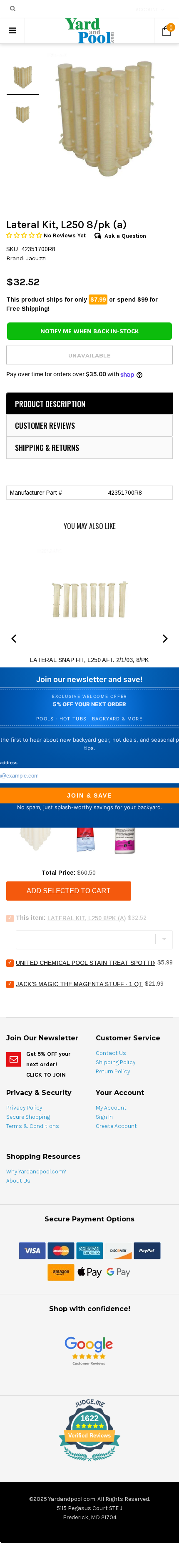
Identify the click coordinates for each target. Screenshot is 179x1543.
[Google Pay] (118, 1272)
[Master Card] (61, 1250)
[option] (106, 118)
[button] (25, 235)
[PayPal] (147, 1250)
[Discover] (118, 1250)
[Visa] (32, 1250)
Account (147, 10)
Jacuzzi (36, 258)
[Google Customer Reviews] (88, 1350)
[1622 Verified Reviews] (89, 1463)
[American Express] (89, 1250)
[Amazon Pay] (61, 1272)
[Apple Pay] (89, 1272)
